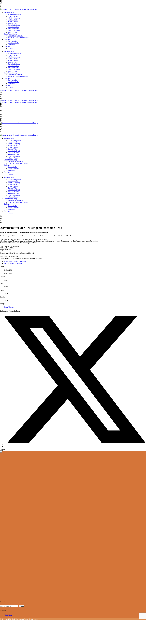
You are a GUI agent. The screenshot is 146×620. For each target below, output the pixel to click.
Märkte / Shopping (14, 18)
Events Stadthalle (13, 43)
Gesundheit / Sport (14, 25)
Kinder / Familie (13, 16)
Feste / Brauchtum (13, 27)
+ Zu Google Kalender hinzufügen (15, 261)
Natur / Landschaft (14, 30)
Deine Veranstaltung (10, 34)
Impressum (7, 614)
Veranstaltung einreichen (15, 36)
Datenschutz (8, 616)
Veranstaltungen (9, 12)
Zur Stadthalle (12, 41)
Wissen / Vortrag (13, 32)
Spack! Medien (33, 619)
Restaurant (11, 44)
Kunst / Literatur (13, 21)
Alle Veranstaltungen (14, 14)
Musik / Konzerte (13, 28)
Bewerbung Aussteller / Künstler (18, 37)
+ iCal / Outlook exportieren (13, 263)
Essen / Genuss (12, 20)
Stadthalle (7, 39)
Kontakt (10, 48)
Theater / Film (12, 23)
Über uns (7, 46)
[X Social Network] (75, 443)
